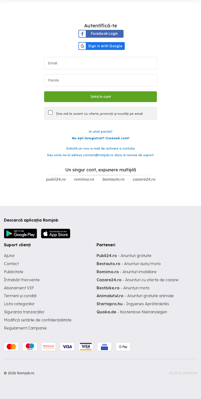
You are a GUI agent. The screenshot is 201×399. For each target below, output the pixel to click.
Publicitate (13, 271)
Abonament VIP (19, 287)
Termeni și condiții (20, 295)
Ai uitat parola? (101, 131)
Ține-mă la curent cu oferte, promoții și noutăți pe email (99, 114)
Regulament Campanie (25, 328)
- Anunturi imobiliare (127, 271)
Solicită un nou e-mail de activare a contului (100, 148)
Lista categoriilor (19, 303)
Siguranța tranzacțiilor (24, 311)
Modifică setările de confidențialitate (38, 319)
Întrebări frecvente (22, 279)
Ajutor (9, 255)
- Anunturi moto (123, 287)
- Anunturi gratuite (124, 255)
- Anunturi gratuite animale (135, 295)
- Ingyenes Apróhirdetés (133, 303)
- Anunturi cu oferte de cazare (137, 279)
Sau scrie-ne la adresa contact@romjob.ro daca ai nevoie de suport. (100, 155)
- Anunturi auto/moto (129, 263)
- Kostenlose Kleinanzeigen (132, 311)
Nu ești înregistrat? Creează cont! (100, 138)
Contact (11, 263)
